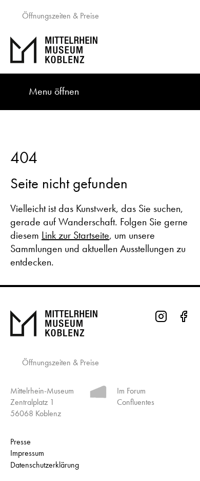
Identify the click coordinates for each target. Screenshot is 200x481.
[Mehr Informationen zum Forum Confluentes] (98, 393)
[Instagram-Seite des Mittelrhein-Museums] (161, 318)
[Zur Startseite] (100, 50)
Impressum (27, 453)
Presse (20, 441)
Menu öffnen (54, 91)
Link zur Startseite (75, 235)
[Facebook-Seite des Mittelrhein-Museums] (183, 318)
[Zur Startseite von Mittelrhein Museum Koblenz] (100, 323)
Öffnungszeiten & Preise (59, 15)
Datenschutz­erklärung (44, 464)
